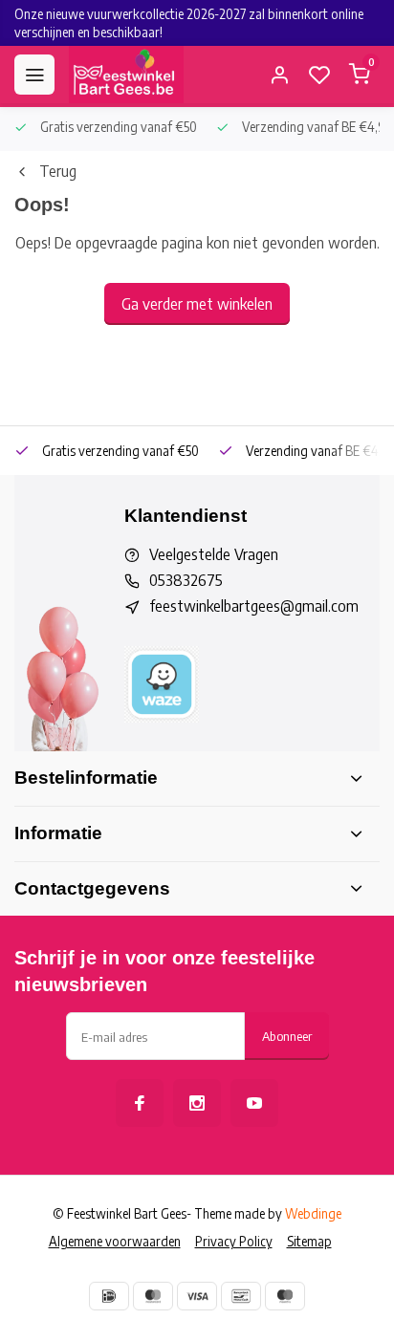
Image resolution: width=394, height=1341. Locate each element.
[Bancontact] (241, 1296)
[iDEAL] (109, 1296)
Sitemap (309, 1241)
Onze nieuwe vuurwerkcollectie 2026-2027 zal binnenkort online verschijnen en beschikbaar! (188, 23)
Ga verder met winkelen (197, 304)
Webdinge (313, 1213)
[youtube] (254, 1103)
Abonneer (287, 1035)
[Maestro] (285, 1296)
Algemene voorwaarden (115, 1241)
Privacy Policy (234, 1241)
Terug (58, 171)
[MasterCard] (153, 1296)
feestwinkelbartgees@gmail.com (254, 606)
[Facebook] (140, 1103)
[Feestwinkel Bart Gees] (126, 74)
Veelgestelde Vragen (213, 554)
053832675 (186, 580)
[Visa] (197, 1296)
